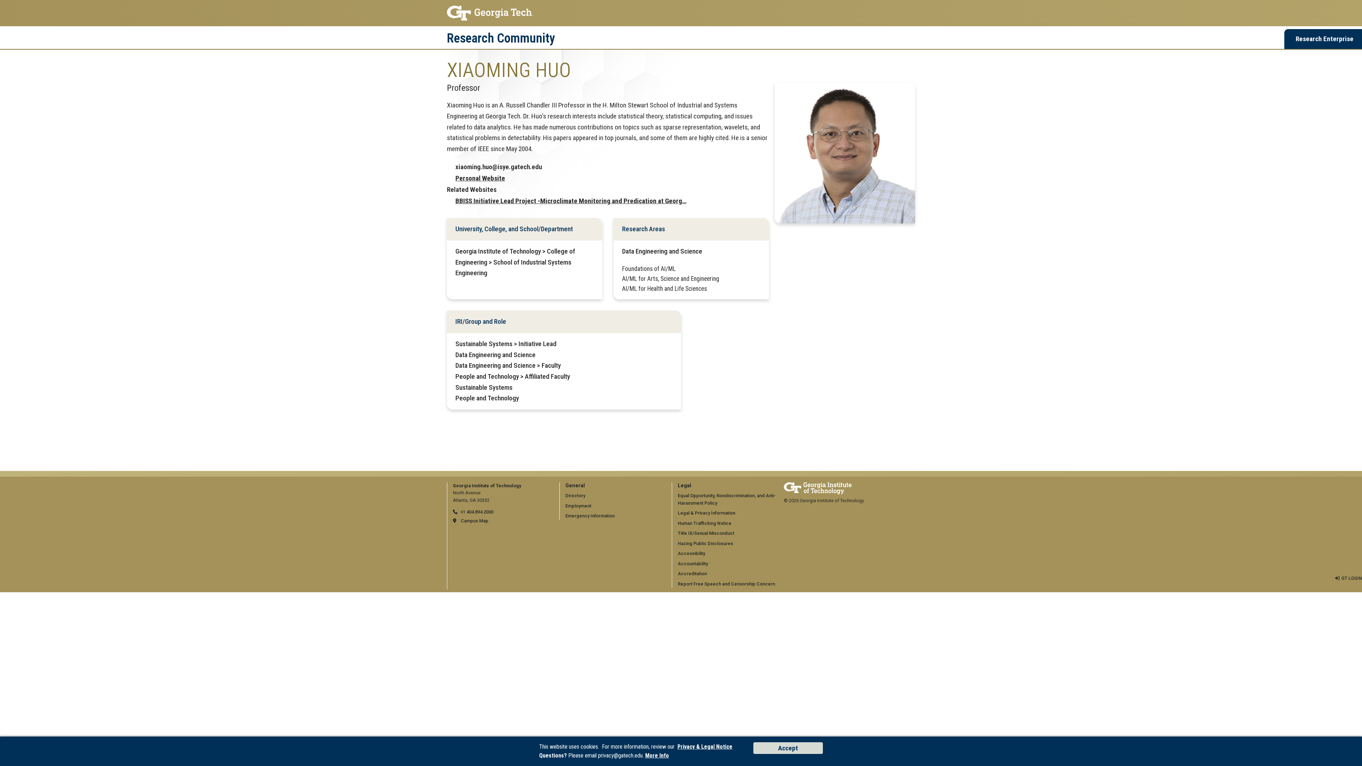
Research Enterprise (1324, 39)
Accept (788, 748)
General (575, 486)
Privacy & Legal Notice (704, 746)
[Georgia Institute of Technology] (681, 13)
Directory (575, 495)
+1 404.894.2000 (476, 512)
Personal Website (480, 178)
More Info (657, 755)
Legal (684, 486)
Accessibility (691, 553)
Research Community (501, 38)
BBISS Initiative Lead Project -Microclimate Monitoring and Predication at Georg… (570, 201)
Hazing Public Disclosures (705, 543)
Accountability (693, 563)
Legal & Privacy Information (706, 513)
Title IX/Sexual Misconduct (706, 533)
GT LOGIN (1351, 578)
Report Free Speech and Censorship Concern (726, 584)
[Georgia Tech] (818, 485)
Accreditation (692, 573)
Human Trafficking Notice (704, 523)
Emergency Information (590, 515)
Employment (578, 506)
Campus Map (474, 520)
